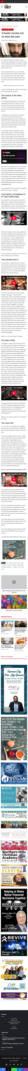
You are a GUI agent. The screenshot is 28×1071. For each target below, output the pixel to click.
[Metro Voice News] (7, 6)
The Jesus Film (5, 426)
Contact (14, 1026)
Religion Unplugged (6, 295)
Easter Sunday (19, 60)
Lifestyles (4, 29)
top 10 (22, 567)
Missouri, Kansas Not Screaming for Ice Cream (6, 630)
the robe (15, 567)
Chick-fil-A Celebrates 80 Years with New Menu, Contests (20, 647)
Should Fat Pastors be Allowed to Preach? (14, 1)
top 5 (3, 569)
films (22, 562)
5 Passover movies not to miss (15, 85)
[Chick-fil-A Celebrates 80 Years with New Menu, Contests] (21, 641)
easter (11, 562)
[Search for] (26, 7)
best (7, 562)
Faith (8, 26)
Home (4, 26)
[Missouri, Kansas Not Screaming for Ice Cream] (7, 624)
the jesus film (20, 565)
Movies (11, 29)
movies (8, 565)
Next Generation (14, 26)
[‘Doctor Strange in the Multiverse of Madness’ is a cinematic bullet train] (21, 624)
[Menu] (2, 7)
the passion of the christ (7, 567)
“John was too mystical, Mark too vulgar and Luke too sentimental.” (14, 236)
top (19, 567)
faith (14, 562)
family (18, 562)
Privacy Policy (14, 1028)
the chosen (14, 565)
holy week (4, 565)
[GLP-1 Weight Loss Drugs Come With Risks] (7, 641)
